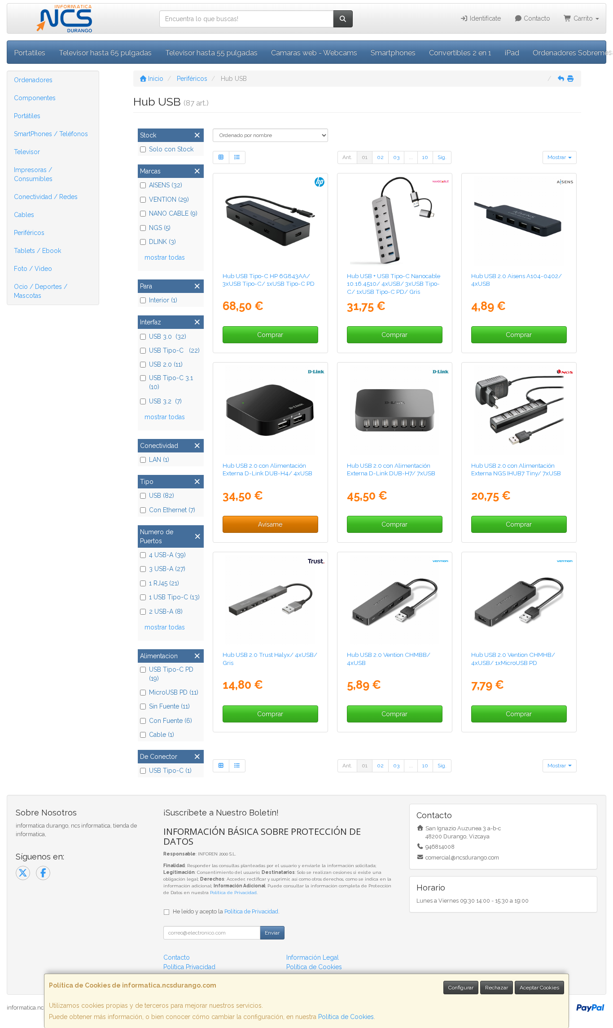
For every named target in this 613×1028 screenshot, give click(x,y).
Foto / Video (33, 268)
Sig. (442, 157)
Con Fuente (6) (170, 720)
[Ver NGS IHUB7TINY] (519, 410)
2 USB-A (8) (166, 611)
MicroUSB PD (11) (173, 692)
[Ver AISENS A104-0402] (519, 221)
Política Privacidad (189, 966)
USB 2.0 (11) (166, 364)
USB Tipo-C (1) (170, 770)
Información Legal (312, 957)
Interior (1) (163, 300)
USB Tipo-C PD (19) (171, 674)
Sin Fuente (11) (169, 706)
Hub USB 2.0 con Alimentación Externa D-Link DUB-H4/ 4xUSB (267, 469)
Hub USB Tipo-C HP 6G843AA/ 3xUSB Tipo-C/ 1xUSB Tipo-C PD (269, 279)
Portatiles (29, 53)
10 (425, 157)
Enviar (272, 933)
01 (365, 157)
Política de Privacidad (233, 892)
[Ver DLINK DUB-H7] (395, 410)
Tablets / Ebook (37, 250)
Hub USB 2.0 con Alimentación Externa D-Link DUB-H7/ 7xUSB (391, 469)
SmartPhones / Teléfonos (51, 133)
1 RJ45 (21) (164, 583)
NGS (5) (160, 227)
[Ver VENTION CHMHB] (519, 599)
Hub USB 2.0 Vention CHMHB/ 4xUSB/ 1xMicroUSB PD (513, 658)
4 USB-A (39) (167, 554)
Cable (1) (161, 734)
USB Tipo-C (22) (174, 350)
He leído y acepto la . (226, 911)
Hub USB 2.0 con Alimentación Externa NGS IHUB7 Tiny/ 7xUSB (516, 469)
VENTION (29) (169, 199)
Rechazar (496, 987)
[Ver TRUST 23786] (270, 599)
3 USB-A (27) (167, 568)
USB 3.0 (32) (167, 336)
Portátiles (27, 116)
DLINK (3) (162, 241)
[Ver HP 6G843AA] (270, 221)
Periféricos (29, 232)
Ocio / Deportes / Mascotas (40, 291)
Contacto (536, 18)
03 (396, 157)
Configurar (460, 987)
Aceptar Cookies (539, 987)
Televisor (27, 151)
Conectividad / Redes (46, 196)
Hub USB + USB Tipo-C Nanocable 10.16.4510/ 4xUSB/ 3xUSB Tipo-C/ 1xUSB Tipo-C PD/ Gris (393, 283)
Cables (24, 214)
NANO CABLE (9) (173, 213)
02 (380, 157)
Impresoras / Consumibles (33, 174)
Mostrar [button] (557, 157)
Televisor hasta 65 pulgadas (105, 53)
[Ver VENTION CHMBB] (395, 599)
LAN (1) (159, 459)
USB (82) (161, 495)
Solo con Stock (171, 149)
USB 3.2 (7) (165, 401)
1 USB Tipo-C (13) (174, 597)
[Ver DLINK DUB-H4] (270, 410)
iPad (512, 53)
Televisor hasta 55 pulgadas (211, 53)
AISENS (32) (165, 185)
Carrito (583, 18)
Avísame (270, 524)
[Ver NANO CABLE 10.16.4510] (395, 221)
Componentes (35, 98)
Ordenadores (33, 80)
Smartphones (393, 53)
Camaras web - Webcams (314, 53)
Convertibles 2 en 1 (460, 53)
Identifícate (484, 18)
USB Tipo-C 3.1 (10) (171, 382)
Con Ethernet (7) (172, 510)
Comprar (270, 334)
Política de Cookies (346, 1016)
